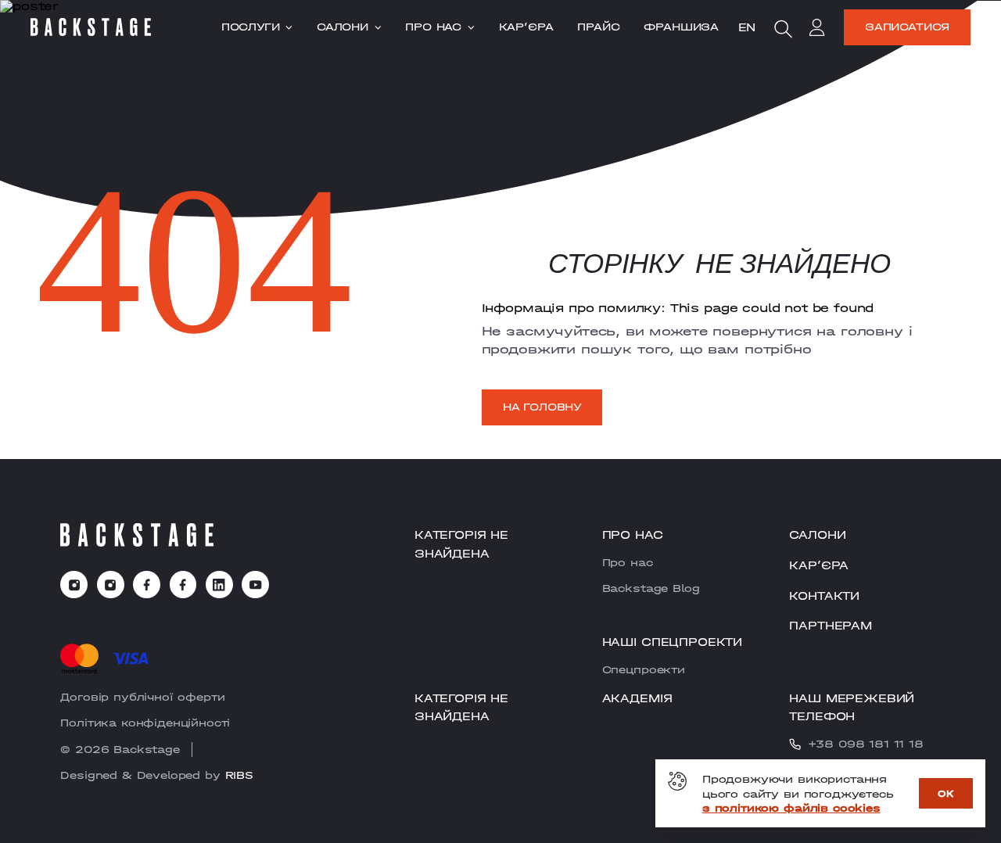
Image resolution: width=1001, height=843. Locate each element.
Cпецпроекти (643, 669)
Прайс (598, 27)
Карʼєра (526, 27)
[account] (817, 29)
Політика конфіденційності (145, 722)
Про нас (433, 27)
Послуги (250, 27)
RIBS (239, 775)
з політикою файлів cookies (791, 808)
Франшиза (681, 27)
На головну (542, 406)
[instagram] (74, 584)
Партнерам (830, 625)
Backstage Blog (651, 588)
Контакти (824, 595)
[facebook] (146, 584)
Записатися (907, 26)
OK (946, 793)
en (747, 27)
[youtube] (255, 584)
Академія (637, 698)
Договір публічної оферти (142, 697)
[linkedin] (219, 584)
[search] (782, 29)
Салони (342, 27)
